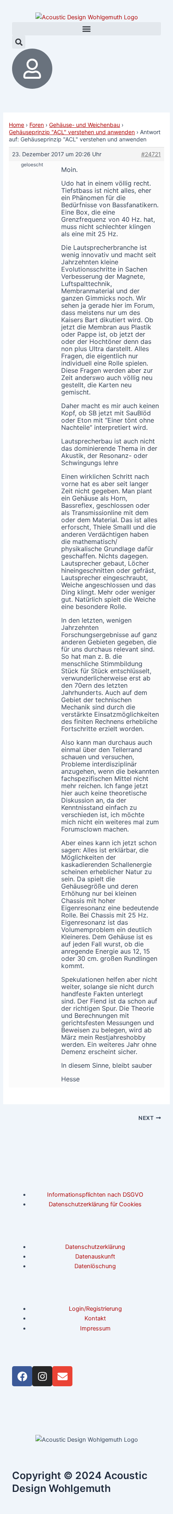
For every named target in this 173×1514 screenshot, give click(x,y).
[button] (86, 28)
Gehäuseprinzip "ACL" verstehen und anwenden (72, 132)
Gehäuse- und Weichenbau (84, 124)
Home (16, 124)
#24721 (151, 154)
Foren (36, 124)
